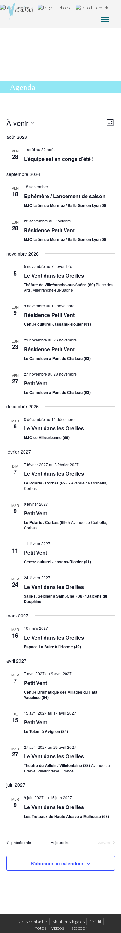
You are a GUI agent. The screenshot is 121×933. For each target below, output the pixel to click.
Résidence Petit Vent (49, 230)
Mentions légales (68, 921)
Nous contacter (32, 921)
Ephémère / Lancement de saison (65, 196)
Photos (39, 928)
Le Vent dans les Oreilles (54, 275)
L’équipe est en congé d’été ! (59, 158)
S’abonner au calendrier (57, 863)
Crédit (95, 921)
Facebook (78, 928)
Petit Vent (35, 383)
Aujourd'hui (61, 842)
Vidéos (57, 928)
